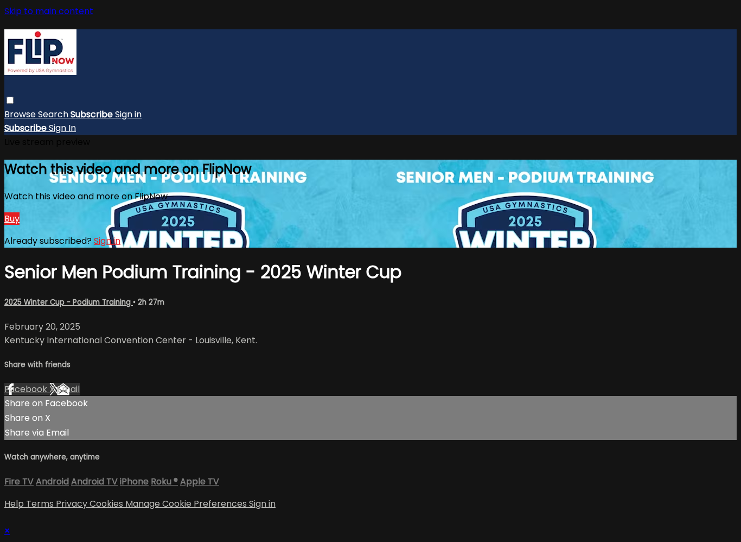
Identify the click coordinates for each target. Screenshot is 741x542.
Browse (21, 114)
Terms (41, 503)
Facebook (26, 389)
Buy (12, 218)
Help (15, 503)
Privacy (73, 503)
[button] (10, 100)
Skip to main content (48, 11)
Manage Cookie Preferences (187, 503)
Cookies (107, 503)
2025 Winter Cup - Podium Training (68, 302)
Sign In (62, 128)
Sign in (128, 114)
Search (54, 114)
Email (68, 389)
